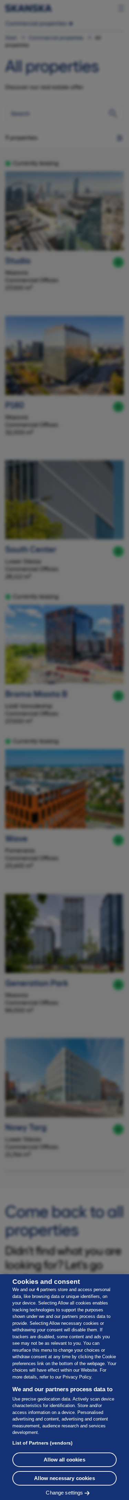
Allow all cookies (64, 1459)
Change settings (64, 1493)
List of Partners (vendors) (42, 1443)
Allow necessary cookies (64, 1478)
